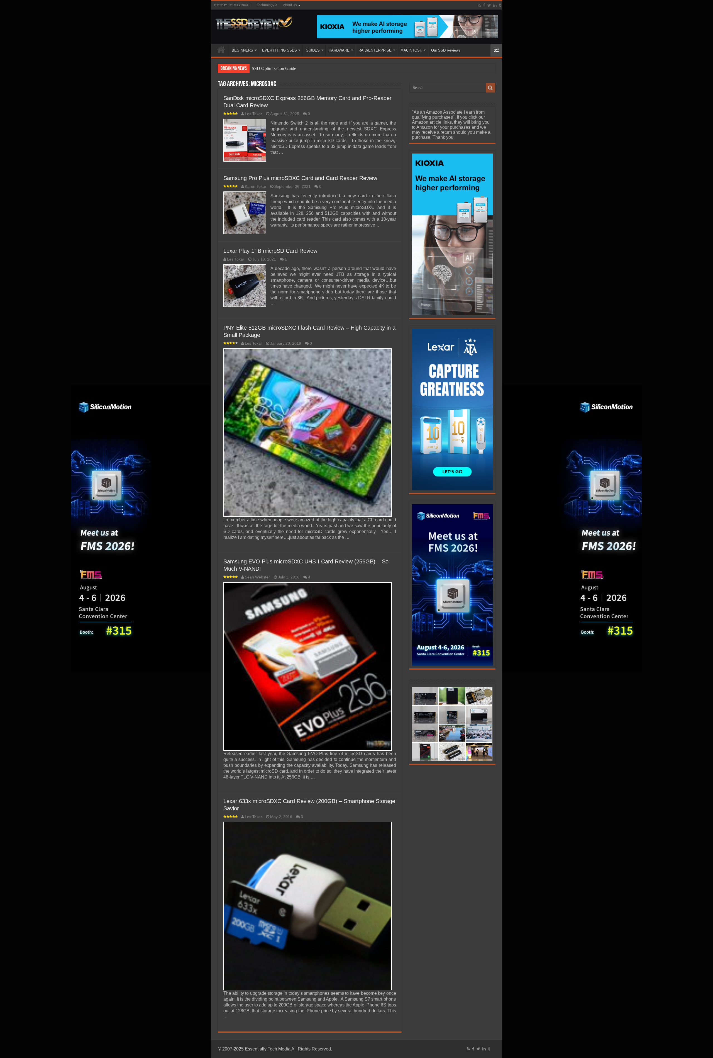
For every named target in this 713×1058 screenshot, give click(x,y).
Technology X (267, 5)
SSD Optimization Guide (274, 68)
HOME (221, 49)
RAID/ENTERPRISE (375, 50)
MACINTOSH (411, 50)
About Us (290, 5)
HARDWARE (339, 50)
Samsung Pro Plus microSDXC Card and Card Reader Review (300, 178)
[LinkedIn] (495, 5)
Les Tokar (253, 114)
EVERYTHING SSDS (279, 50)
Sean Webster (257, 577)
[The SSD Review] (253, 21)
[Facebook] (484, 5)
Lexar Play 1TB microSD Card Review (270, 251)
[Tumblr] (500, 5)
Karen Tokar (255, 186)
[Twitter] (489, 5)
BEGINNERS (242, 50)
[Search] (490, 88)
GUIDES (313, 50)
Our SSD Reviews (445, 50)
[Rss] (479, 5)
